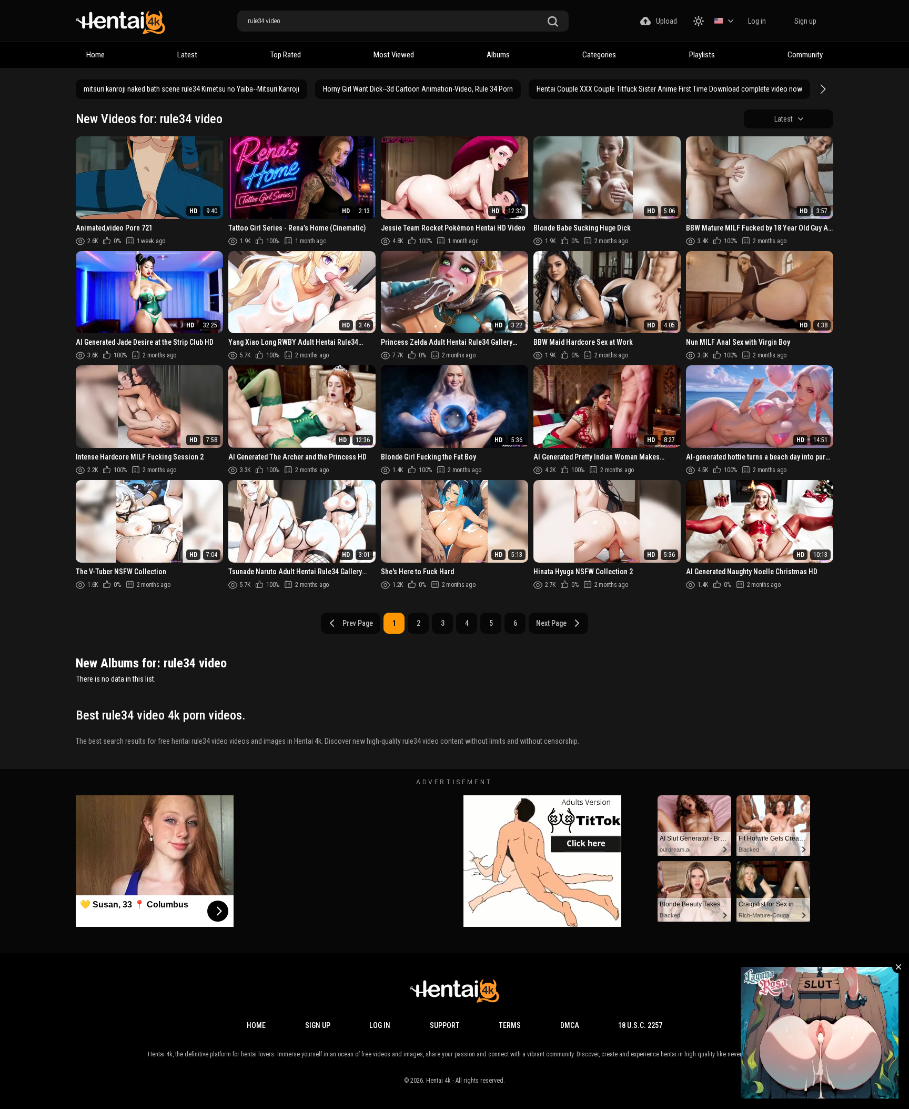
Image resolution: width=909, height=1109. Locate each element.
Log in (757, 21)
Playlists (702, 54)
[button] (821, 89)
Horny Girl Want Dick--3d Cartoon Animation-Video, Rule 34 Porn (418, 89)
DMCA (569, 1025)
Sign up (805, 21)
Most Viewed (393, 54)
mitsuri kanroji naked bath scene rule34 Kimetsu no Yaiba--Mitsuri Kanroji (191, 89)
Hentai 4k (438, 1080)
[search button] (553, 22)
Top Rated (285, 54)
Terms (510, 1025)
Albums (498, 54)
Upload (666, 21)
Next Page (551, 623)
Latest (187, 54)
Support (445, 1025)
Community (805, 54)
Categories (599, 54)
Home (95, 54)
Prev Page (357, 623)
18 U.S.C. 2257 (640, 1025)
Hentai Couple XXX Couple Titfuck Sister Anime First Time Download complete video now (669, 89)
